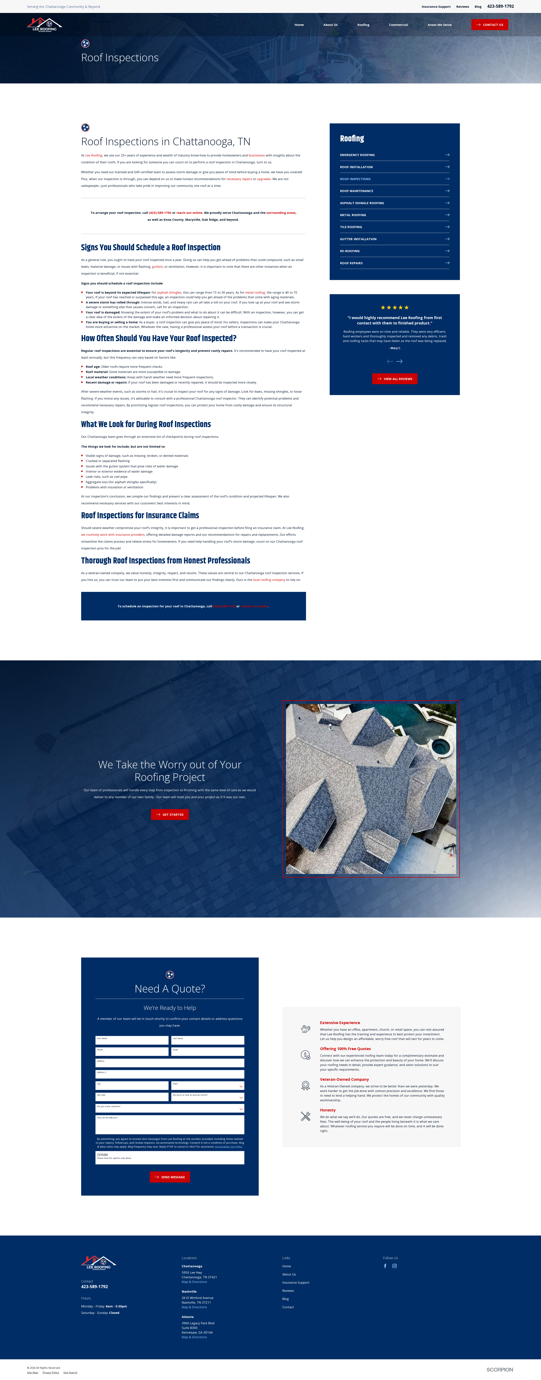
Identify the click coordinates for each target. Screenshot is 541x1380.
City (98, 1084)
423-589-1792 (500, 6)
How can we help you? (107, 1117)
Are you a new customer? (108, 1106)
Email (175, 1050)
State (175, 1084)
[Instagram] (394, 1266)
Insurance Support (436, 6)
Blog (478, 6)
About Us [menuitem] (330, 25)
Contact (288, 1307)
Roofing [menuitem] (363, 25)
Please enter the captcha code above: (114, 1158)
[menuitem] (394, 155)
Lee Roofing (93, 155)
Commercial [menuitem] (398, 25)
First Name (102, 1038)
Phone (100, 1050)
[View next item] (399, 361)
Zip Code (101, 1095)
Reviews (462, 6)
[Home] (45, 24)
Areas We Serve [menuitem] (440, 25)
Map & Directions (194, 1282)
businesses (257, 155)
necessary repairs (239, 179)
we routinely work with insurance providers (113, 534)
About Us (289, 1274)
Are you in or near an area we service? (190, 1095)
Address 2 (101, 1072)
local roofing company (269, 580)
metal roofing (255, 292)
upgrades (264, 179)
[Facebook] (385, 1266)
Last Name (178, 1038)
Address (100, 1061)
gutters (157, 266)
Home (286, 1266)
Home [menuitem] (299, 25)
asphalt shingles (169, 292)
